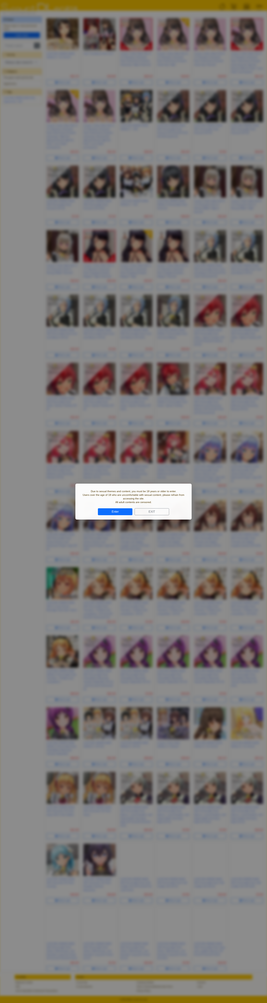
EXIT (152, 511)
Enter (115, 511)
